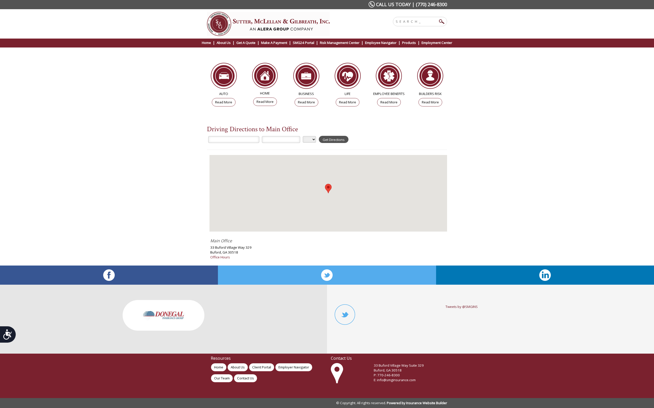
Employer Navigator (293, 367)
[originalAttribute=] (545, 275)
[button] (328, 188)
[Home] (275, 24)
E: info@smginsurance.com (395, 380)
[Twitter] (327, 275)
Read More (223, 102)
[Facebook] (109, 275)
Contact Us (245, 378)
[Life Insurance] (348, 77)
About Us (238, 367)
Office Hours (220, 257)
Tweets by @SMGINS (462, 306)
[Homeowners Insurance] (265, 77)
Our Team (222, 378)
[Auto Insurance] (224, 77)
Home (218, 367)
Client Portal (261, 367)
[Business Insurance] (306, 77)
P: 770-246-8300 (387, 375)
